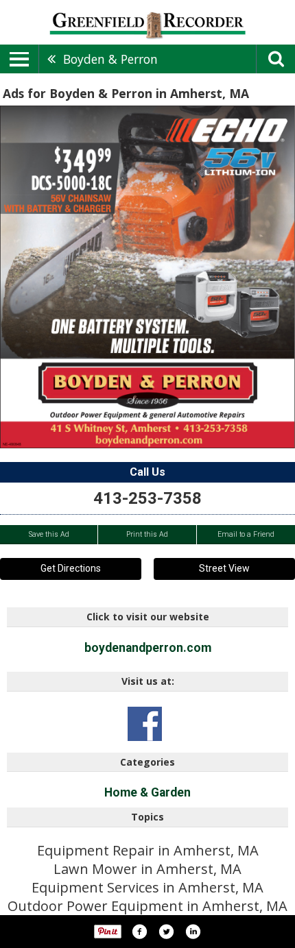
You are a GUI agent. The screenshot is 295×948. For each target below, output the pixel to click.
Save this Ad (49, 534)
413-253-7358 (147, 498)
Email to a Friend (245, 534)
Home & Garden (147, 792)
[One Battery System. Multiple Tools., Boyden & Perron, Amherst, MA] (147, 277)
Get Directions (70, 568)
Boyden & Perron (110, 59)
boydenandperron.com (147, 648)
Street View (224, 568)
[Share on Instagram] (193, 931)
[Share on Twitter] (166, 931)
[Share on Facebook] (139, 931)
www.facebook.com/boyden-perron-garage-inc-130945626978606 (145, 724)
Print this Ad (147, 534)
